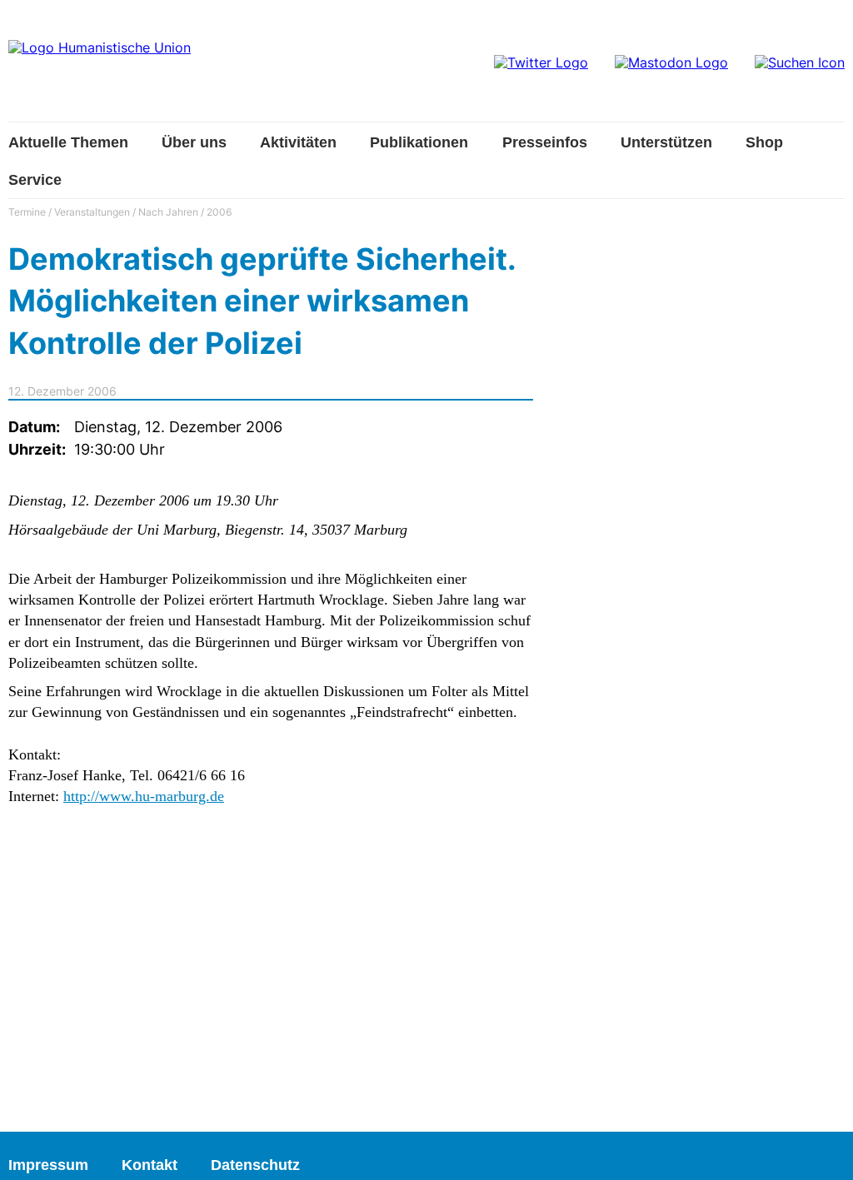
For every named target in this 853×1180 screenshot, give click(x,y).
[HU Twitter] (541, 62)
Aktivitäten (298, 142)
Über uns (194, 142)
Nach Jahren (168, 212)
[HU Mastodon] (671, 62)
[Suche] (800, 62)
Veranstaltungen (92, 212)
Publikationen (419, 142)
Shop (764, 142)
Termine (27, 212)
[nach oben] (824, 1151)
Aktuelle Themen (68, 142)
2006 (219, 212)
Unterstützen (666, 142)
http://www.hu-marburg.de (143, 796)
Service (35, 180)
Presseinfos (544, 142)
